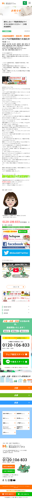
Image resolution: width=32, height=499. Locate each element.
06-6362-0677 (8, 451)
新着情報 (7, 31)
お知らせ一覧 (16, 287)
